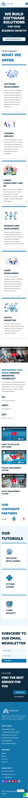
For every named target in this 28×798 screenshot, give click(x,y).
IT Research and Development (10, 737)
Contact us (20, 692)
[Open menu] (26, 4)
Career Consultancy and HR (9, 735)
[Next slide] (25, 519)
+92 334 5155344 (19, 696)
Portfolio (4, 759)
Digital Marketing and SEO (9, 743)
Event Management (7, 740)
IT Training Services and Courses (10, 732)
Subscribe (7, 660)
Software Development (8, 729)
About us (4, 756)
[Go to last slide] (3, 519)
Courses (4, 753)
